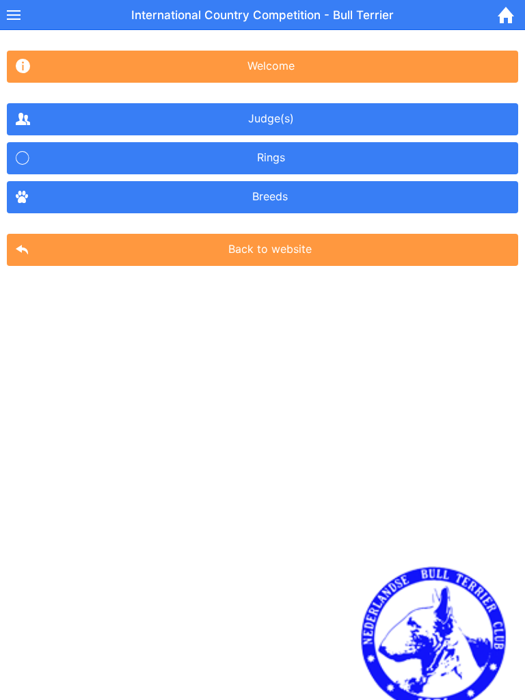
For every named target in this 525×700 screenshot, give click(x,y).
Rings (271, 157)
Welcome (271, 65)
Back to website (270, 249)
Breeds (270, 196)
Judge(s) (271, 118)
